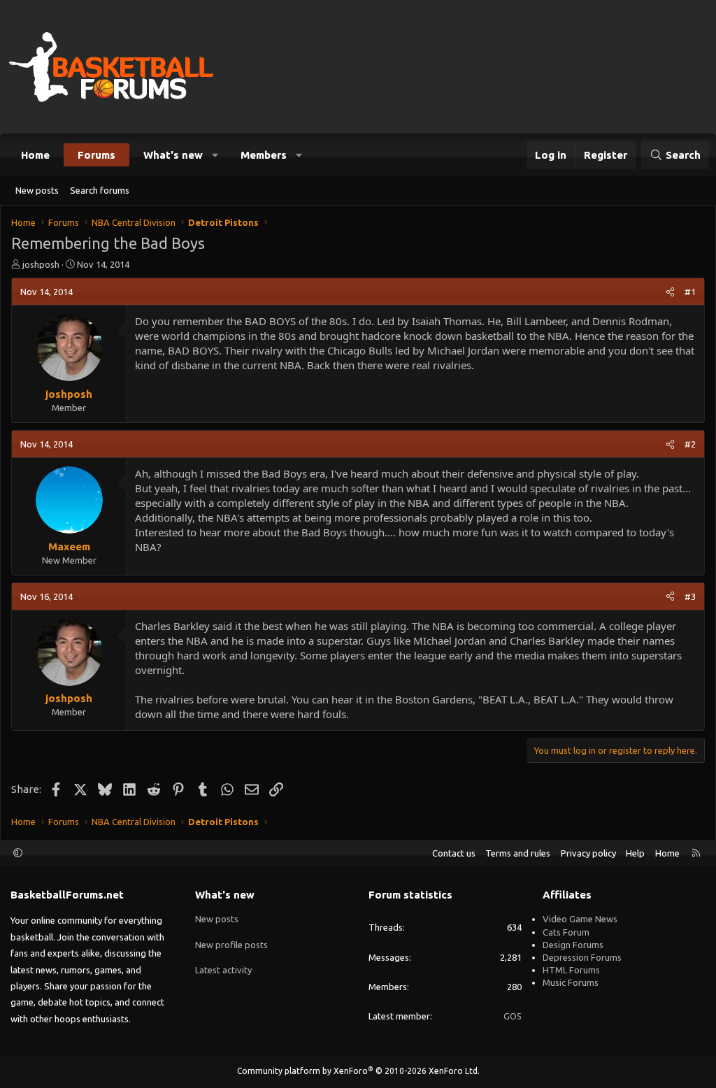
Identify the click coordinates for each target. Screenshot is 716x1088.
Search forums (99, 190)
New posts (37, 190)
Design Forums (573, 945)
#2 (690, 444)
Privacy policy (588, 853)
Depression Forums (582, 957)
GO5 (512, 1016)
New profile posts (231, 945)
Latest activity (223, 970)
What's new (173, 155)
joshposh (40, 264)
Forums (96, 155)
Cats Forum (566, 932)
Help (635, 853)
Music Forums (571, 982)
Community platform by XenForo (358, 1070)
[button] (216, 155)
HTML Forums (571, 970)
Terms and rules (517, 853)
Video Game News (580, 919)
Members (264, 155)
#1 (690, 291)
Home (35, 155)
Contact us (453, 853)
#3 (690, 596)
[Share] (670, 291)
